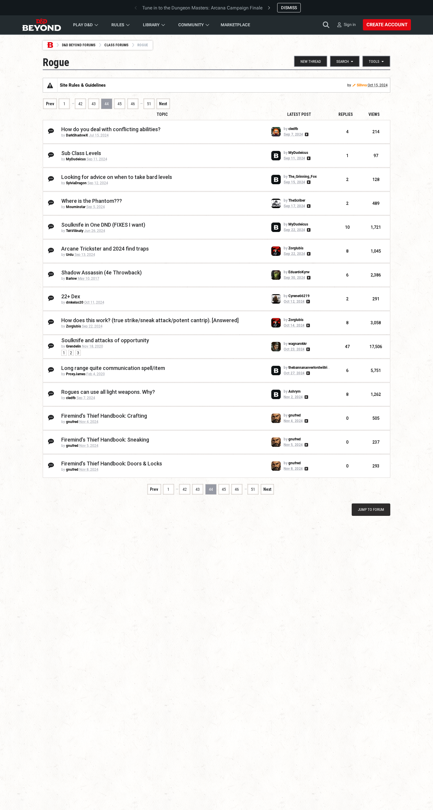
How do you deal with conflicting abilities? (111, 129)
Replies (345, 114)
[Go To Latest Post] (306, 134)
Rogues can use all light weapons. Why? (108, 392)
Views (374, 114)
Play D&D (83, 24)
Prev (50, 103)
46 (133, 103)
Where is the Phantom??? (91, 201)
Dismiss (289, 7)
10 (347, 227)
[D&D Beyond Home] (41, 25)
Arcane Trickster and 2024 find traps (105, 249)
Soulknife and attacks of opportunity (105, 340)
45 (120, 103)
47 (347, 346)
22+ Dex (70, 296)
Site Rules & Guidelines (83, 85)
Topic (162, 114)
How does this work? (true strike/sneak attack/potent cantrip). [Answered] (150, 320)
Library (151, 24)
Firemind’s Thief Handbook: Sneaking (105, 440)
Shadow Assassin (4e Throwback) (101, 272)
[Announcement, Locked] (50, 85)
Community (191, 24)
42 (80, 103)
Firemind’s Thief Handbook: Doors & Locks (111, 463)
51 (149, 103)
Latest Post (299, 114)
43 (94, 103)
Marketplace (235, 24)
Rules (117, 24)
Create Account (386, 24)
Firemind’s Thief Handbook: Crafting (104, 416)
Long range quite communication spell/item (113, 368)
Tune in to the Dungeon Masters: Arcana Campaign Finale (202, 8)
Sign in (350, 24)
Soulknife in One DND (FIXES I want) (103, 225)
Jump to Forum (371, 509)
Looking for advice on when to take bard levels (116, 177)
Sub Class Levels (81, 153)
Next (163, 103)
